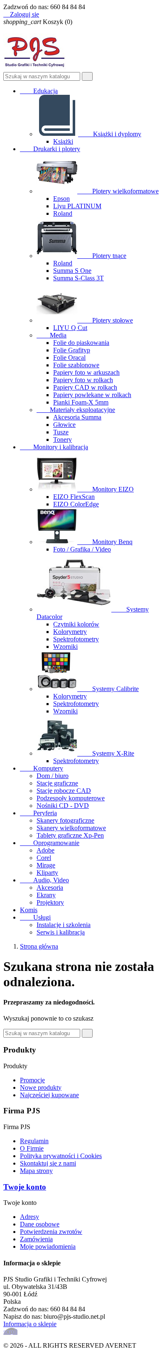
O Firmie (32, 1148)
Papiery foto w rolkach (83, 379)
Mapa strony (36, 1170)
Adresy (29, 1216)
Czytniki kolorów (76, 624)
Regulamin (34, 1140)
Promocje (32, 1080)
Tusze (61, 432)
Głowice (64, 424)
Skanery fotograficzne (65, 820)
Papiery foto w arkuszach (86, 372)
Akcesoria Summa (77, 417)
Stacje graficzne (57, 783)
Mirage (46, 865)
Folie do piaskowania (81, 342)
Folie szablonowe (76, 365)
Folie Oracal (69, 357)
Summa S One (72, 270)
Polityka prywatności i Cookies (61, 1155)
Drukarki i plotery (50, 148)
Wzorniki (65, 646)
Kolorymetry (70, 631)
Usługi (35, 917)
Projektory (50, 902)
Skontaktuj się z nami (48, 1163)
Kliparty (47, 872)
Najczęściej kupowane (49, 1094)
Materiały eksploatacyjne (76, 409)
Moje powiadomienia (48, 1246)
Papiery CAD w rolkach (85, 387)
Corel (44, 857)
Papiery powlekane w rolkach (92, 394)
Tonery (62, 439)
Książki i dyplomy (110, 133)
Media (51, 335)
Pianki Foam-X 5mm (80, 402)
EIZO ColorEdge (76, 504)
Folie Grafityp (71, 350)
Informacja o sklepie (29, 1323)
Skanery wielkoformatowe (71, 827)
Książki (63, 141)
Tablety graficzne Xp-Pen (70, 835)
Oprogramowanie (49, 842)
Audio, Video (44, 880)
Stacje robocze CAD (64, 790)
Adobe (45, 850)
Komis (28, 909)
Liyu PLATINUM (77, 206)
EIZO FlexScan (74, 496)
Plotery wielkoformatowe (119, 191)
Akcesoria (50, 887)
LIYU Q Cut (70, 327)
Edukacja (39, 90)
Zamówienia (36, 1239)
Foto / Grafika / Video (82, 549)
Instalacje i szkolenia (64, 924)
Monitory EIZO (106, 489)
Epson (61, 198)
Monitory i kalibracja (54, 446)
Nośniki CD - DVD (63, 805)
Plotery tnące (102, 255)
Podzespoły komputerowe (71, 798)
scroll (10, 1331)
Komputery (41, 768)
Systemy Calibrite (109, 688)
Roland (62, 213)
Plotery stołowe (106, 320)
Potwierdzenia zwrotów (51, 1231)
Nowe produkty (40, 1087)
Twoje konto (24, 1187)
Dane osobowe (39, 1224)
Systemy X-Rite (106, 753)
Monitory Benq (106, 541)
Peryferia (38, 812)
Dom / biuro (53, 775)
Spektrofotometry (76, 639)
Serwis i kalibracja (61, 932)
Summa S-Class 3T (78, 278)
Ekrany (46, 894)
